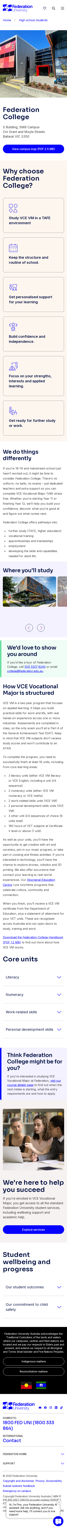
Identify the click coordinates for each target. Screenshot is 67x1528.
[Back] (15, 20)
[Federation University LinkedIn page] (56, 1407)
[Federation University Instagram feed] (50, 1407)
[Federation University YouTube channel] (40, 1407)
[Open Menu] (62, 8)
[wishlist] (44, 8)
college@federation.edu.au (25, 671)
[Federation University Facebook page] (45, 1407)
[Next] (41, 628)
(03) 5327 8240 (35, 667)
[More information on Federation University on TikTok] (61, 1407)
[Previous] (29, 628)
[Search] (53, 8)
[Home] (17, 8)
